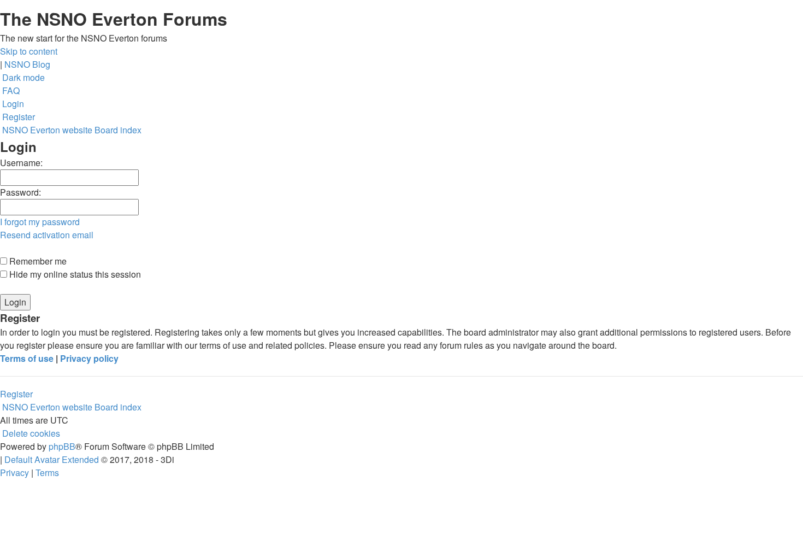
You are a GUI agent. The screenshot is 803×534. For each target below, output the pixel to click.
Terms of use (27, 358)
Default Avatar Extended (51, 459)
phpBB (62, 446)
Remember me (37, 261)
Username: (21, 162)
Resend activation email (46, 234)
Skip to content (28, 51)
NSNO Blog (27, 64)
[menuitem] (10, 90)
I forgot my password (40, 221)
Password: (20, 192)
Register (16, 394)
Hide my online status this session (74, 274)
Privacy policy (89, 358)
